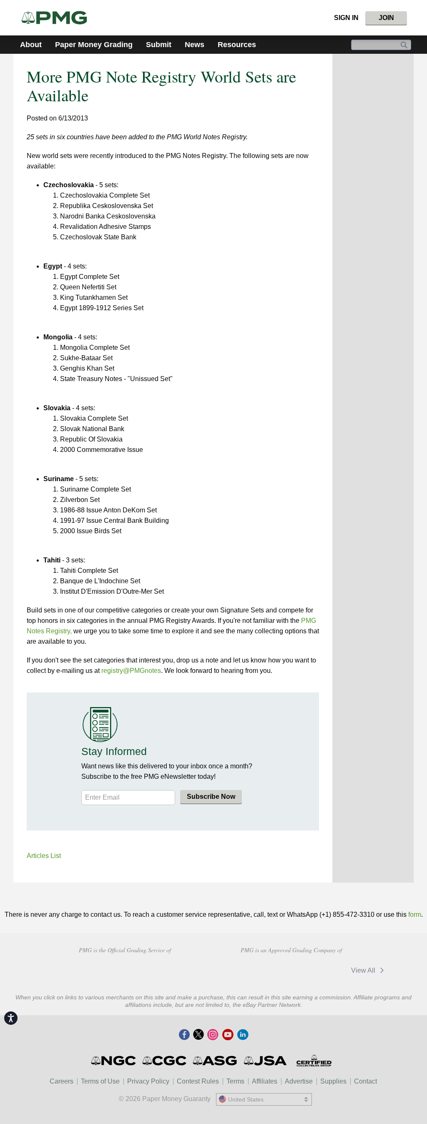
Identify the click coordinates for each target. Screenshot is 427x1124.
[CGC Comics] (164, 1060)
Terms (235, 1081)
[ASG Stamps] (215, 1060)
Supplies (333, 1081)
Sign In (346, 17)
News (194, 44)
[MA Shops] (258, 970)
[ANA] (65, 969)
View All (364, 970)
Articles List (44, 855)
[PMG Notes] (57, 17)
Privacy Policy (148, 1081)
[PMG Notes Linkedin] (242, 1035)
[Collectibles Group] (313, 1060)
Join (386, 17)
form (414, 914)
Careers (61, 1081)
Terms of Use (100, 1081)
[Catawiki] (317, 970)
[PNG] (124, 969)
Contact (365, 1081)
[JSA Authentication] (265, 1060)
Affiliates (264, 1081)
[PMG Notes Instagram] (212, 1035)
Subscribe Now (211, 796)
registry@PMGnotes (131, 670)
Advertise (299, 1081)
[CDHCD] (184, 969)
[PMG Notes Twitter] (198, 1035)
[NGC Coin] (114, 1060)
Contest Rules (198, 1081)
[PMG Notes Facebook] (184, 1035)
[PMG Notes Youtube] (227, 1035)
